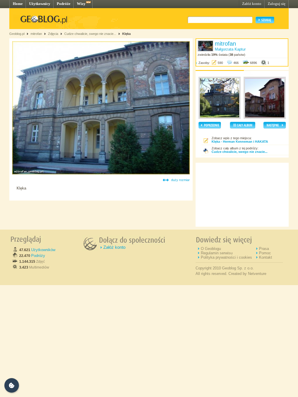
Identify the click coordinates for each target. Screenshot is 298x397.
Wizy (81, 3)
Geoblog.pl (16, 33)
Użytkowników (43, 250)
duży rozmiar (180, 180)
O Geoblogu (211, 248)
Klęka (126, 33)
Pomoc (265, 253)
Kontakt (265, 257)
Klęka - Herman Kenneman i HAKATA (240, 141)
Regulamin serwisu (217, 253)
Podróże (63, 3)
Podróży (38, 255)
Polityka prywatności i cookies (226, 257)
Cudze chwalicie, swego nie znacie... (90, 33)
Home (18, 3)
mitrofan (36, 33)
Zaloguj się (276, 3)
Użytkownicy (39, 3)
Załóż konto (251, 3)
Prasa (264, 248)
